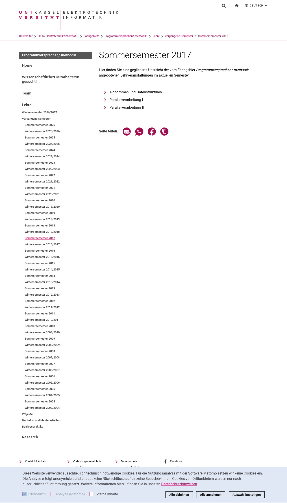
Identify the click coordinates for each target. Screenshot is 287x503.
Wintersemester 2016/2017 (42, 244)
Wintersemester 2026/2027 (39, 112)
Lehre (156, 36)
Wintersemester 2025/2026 (42, 131)
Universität (26, 36)
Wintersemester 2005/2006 (42, 382)
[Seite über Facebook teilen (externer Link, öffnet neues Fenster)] (152, 134)
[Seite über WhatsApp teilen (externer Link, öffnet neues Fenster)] (139, 134)
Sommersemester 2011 (40, 313)
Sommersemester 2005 (40, 389)
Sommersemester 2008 (40, 351)
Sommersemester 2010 (40, 326)
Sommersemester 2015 (40, 263)
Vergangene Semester (179, 36)
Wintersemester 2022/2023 (42, 169)
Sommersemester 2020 (40, 200)
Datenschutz (129, 461)
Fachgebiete (91, 36)
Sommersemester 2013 (40, 288)
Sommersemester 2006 (40, 376)
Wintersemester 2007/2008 (42, 357)
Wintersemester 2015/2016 (42, 257)
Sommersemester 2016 (40, 250)
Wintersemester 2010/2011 (42, 319)
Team (26, 93)
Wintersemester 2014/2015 (42, 269)
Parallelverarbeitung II (126, 107)
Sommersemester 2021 (40, 187)
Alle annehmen (211, 494)
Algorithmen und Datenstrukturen (135, 92)
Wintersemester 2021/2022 (42, 181)
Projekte (27, 414)
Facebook (176, 461)
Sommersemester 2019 (40, 213)
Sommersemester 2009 (40, 338)
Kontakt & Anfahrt (36, 461)
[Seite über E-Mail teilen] (127, 134)
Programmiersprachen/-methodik (125, 36)
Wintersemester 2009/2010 (42, 332)
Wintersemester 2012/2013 (42, 294)
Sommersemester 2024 (40, 150)
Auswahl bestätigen (247, 494)
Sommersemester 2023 (40, 162)
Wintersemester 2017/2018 (42, 231)
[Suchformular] (224, 5)
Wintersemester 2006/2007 (42, 370)
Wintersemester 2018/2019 (42, 219)
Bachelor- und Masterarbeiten (41, 420)
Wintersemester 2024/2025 (42, 143)
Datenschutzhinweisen (179, 484)
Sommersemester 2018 (40, 225)
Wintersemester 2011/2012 (42, 307)
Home (27, 65)
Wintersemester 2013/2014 (42, 282)
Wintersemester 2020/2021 (42, 194)
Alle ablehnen (179, 494)
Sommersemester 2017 (213, 36)
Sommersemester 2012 (40, 301)
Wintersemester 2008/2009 (42, 345)
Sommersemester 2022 (40, 175)
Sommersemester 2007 (40, 363)
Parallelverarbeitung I (126, 100)
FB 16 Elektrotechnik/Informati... (58, 36)
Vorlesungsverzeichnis (87, 461)
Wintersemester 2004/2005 (42, 395)
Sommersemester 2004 (40, 401)
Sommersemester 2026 (40, 125)
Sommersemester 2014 (40, 275)
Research (30, 437)
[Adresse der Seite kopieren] (164, 134)
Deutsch (259, 5)
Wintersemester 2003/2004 (42, 407)
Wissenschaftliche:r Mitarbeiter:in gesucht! (50, 79)
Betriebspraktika (32, 426)
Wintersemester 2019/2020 (42, 206)
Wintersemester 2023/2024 (42, 156)
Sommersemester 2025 (40, 137)
